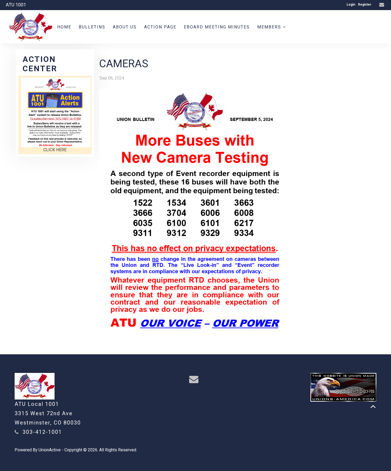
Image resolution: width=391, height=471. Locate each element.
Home (64, 27)
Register (364, 4)
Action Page (160, 27)
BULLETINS (92, 27)
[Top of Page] (373, 407)
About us (125, 27)
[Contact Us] (382, 4)
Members (270, 27)
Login (351, 4)
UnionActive (50, 449)
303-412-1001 (42, 432)
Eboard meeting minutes (217, 27)
